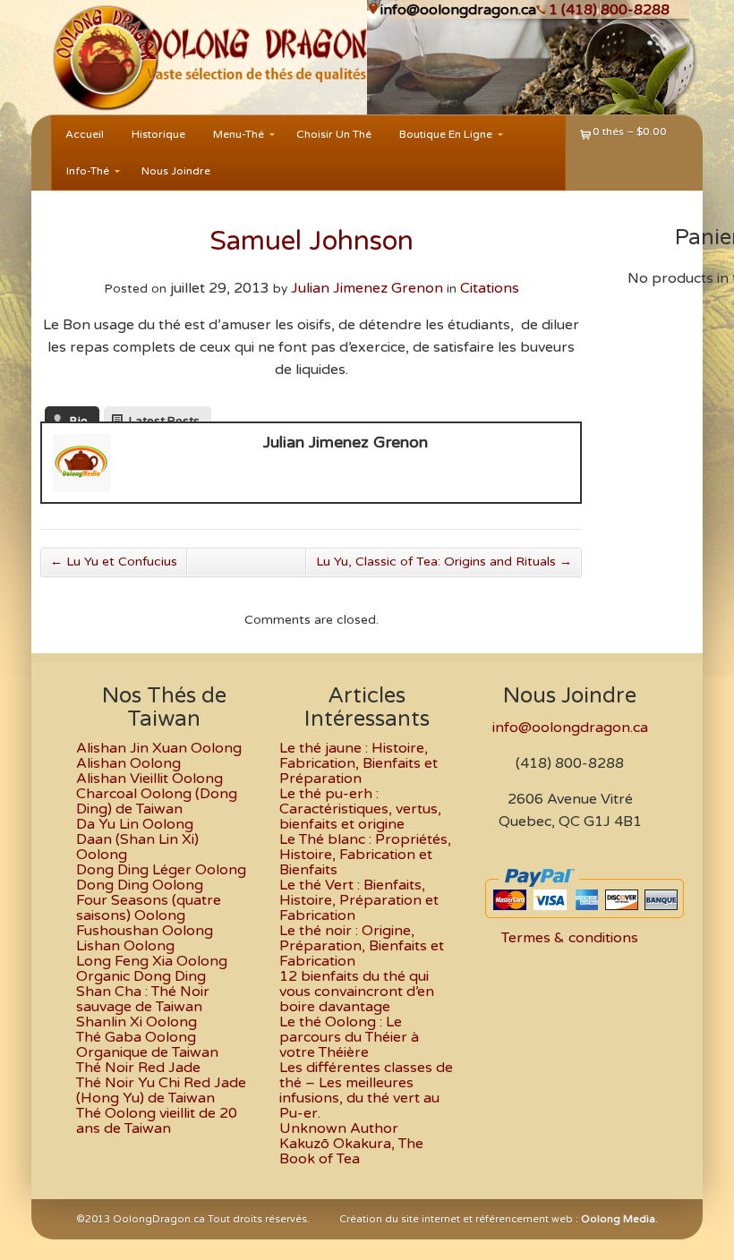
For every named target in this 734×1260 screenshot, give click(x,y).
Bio (79, 417)
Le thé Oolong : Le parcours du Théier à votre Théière (349, 1037)
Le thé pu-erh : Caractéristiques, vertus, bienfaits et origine (360, 809)
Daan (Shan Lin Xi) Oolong (137, 847)
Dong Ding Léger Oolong (161, 870)
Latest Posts (164, 417)
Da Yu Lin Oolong (134, 824)
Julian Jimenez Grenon (367, 288)
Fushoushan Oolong (144, 931)
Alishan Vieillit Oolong (149, 779)
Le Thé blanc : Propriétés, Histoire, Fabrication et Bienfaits (365, 854)
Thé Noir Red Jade (138, 1068)
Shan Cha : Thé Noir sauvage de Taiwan (142, 999)
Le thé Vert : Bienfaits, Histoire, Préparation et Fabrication (359, 900)
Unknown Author (338, 1128)
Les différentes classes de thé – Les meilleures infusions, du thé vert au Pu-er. (366, 1090)
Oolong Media (618, 1219)
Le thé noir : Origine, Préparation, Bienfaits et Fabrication (361, 946)
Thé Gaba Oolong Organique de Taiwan (147, 1044)
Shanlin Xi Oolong (136, 1022)
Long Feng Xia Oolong (151, 961)
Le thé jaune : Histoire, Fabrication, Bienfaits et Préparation (358, 763)
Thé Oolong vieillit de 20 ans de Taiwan (156, 1120)
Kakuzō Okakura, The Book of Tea (351, 1151)
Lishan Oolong (125, 946)
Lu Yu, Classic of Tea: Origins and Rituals (444, 561)
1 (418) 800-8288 (609, 10)
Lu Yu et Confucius (113, 561)
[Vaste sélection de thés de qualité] (87, 57)
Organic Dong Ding (141, 976)
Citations (489, 288)
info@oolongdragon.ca (458, 10)
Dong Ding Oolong (139, 885)
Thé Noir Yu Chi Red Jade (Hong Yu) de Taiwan (161, 1090)
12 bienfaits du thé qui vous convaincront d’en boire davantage (356, 991)
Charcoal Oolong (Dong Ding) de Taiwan (156, 801)
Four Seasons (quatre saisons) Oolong (148, 907)
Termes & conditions (569, 938)
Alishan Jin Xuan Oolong (159, 748)
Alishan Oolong (128, 763)
